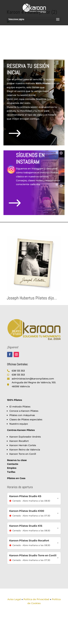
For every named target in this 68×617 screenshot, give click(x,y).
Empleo (11, 467)
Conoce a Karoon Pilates (23, 410)
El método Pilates (19, 406)
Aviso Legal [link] (14, 599)
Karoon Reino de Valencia (24, 449)
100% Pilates (14, 399)
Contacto (12, 464)
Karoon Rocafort (19, 441)
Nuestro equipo (18, 423)
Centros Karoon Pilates (21, 430)
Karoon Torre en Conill (22, 453)
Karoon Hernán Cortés (22, 445)
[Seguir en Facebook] (9, 354)
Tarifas (11, 471)
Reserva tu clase (17, 460)
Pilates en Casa (16, 478)
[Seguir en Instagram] (16, 354)
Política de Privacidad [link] (36, 599)
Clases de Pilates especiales (25, 419)
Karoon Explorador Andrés (25, 436)
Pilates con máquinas (22, 415)
